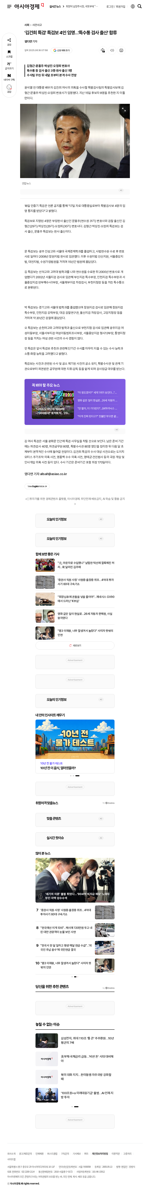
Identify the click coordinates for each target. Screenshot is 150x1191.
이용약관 (116, 1153)
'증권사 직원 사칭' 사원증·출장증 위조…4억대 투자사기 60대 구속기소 (86, 582)
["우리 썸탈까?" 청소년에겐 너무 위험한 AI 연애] (46, 1102)
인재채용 (39, 1153)
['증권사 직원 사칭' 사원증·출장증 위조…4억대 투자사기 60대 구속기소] (45, 588)
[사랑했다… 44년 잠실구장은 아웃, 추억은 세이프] (46, 1083)
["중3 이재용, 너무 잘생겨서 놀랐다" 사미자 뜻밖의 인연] (45, 639)
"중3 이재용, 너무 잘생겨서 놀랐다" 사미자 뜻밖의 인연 (85, 633)
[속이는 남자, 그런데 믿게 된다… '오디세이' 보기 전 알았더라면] (46, 1047)
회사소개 (11, 1153)
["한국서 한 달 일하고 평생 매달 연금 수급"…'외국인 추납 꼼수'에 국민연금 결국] (105, 954)
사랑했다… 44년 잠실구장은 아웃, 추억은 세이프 (87, 1077)
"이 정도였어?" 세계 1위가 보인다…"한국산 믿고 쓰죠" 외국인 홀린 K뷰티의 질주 (98, 392)
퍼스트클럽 (52, 1153)
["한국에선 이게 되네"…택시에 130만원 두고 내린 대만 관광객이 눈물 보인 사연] (105, 936)
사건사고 (37, 25)
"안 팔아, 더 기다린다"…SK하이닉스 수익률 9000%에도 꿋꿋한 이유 (98, 408)
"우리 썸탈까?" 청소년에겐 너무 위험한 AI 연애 (87, 1095)
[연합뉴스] (75, 141)
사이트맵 (11, 1159)
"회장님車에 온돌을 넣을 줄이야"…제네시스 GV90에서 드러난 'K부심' (86, 599)
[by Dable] (109, 988)
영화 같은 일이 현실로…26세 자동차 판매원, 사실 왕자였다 (98, 400)
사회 (27, 25)
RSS (86, 1153)
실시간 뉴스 (55, 6)
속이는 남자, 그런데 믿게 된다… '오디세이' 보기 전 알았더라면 (86, 1040)
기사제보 (77, 1153)
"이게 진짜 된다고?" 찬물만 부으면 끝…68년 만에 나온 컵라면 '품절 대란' (98, 416)
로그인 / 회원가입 (115, 6)
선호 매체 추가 (63, 50)
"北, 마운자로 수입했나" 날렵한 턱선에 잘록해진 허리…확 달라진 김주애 (86, 565)
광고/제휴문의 (25, 1153)
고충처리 (127, 1153)
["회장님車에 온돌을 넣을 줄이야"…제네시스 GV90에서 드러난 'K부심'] (45, 605)
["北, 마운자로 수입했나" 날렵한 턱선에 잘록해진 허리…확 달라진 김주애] (45, 571)
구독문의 (65, 1153)
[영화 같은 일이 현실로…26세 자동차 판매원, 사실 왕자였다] (45, 622)
